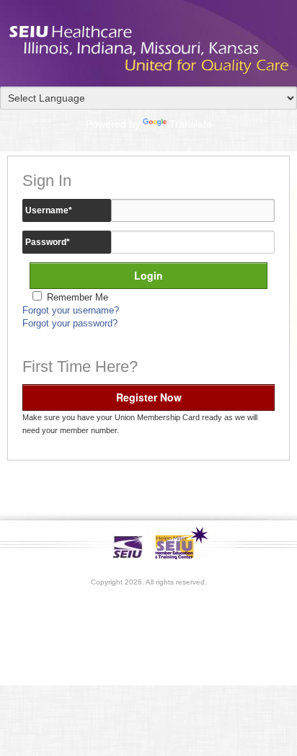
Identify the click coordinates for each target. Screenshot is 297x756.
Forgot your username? (70, 311)
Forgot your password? (70, 324)
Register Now (149, 397)
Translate (190, 124)
